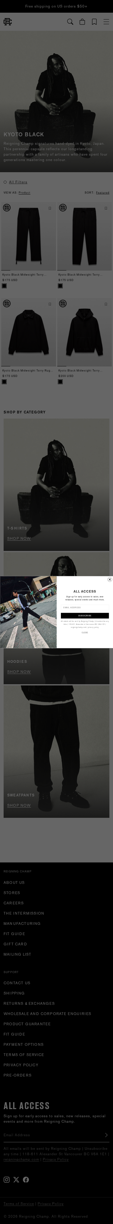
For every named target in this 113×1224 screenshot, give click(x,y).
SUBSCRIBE (84, 615)
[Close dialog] (109, 579)
